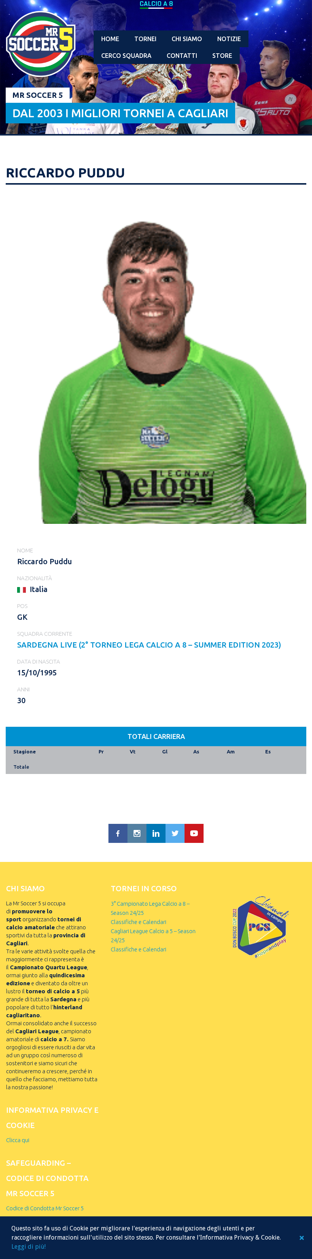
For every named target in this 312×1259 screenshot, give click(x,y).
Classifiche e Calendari (138, 922)
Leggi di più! (28, 1246)
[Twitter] (175, 833)
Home (110, 38)
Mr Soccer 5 (38, 95)
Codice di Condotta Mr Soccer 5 (45, 1208)
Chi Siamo (187, 38)
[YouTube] (194, 833)
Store (222, 55)
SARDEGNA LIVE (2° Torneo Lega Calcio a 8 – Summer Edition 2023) (149, 644)
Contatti (182, 55)
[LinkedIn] (156, 833)
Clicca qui (17, 1140)
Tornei (145, 38)
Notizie (229, 38)
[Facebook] (117, 833)
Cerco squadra (126, 55)
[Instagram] (136, 833)
